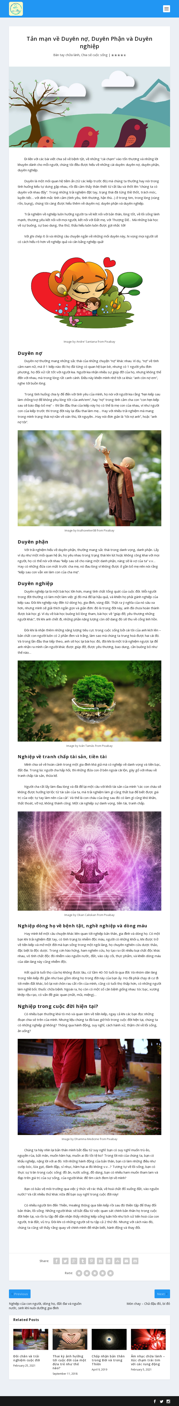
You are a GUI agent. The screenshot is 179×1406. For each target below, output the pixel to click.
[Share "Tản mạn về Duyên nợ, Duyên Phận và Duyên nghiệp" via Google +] (74, 1261)
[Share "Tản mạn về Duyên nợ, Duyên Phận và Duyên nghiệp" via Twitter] (65, 1261)
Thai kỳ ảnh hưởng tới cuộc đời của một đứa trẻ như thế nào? (69, 1362)
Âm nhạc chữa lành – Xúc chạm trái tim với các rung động (148, 1360)
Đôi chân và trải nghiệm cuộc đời (26, 1358)
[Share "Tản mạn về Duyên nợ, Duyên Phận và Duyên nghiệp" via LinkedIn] (100, 1261)
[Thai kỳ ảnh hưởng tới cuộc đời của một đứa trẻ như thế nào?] (70, 1339)
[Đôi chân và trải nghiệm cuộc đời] (30, 1339)
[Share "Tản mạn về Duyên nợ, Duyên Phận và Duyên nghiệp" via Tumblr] (82, 1261)
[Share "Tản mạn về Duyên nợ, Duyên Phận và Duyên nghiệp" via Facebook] (56, 1261)
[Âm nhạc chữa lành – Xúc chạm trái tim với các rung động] (148, 1339)
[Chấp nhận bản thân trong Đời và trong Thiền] (109, 1339)
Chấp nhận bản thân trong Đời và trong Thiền (108, 1360)
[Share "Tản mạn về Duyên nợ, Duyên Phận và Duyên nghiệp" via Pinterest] (91, 1261)
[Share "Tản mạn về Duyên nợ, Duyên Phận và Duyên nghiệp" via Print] (135, 1261)
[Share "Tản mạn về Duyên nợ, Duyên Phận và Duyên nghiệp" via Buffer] (109, 1261)
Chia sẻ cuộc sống (94, 55)
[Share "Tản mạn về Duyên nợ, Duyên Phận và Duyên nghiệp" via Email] (126, 1261)
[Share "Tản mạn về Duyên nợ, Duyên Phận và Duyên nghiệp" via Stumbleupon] (117, 1261)
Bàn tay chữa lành (66, 55)
